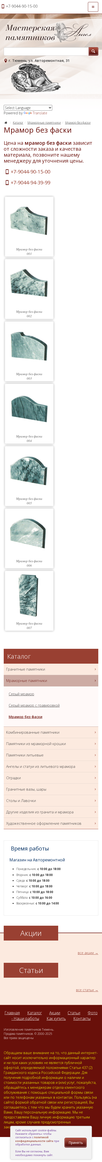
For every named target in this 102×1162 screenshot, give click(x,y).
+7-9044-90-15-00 (30, 171)
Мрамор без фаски (78, 123)
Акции (54, 1013)
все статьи (85, 990)
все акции (86, 952)
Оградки (13, 777)
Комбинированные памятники (32, 732)
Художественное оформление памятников (43, 823)
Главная (12, 1013)
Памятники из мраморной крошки (36, 743)
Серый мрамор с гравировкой (34, 705)
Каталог (18, 123)
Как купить (56, 1018)
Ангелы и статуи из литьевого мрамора (40, 766)
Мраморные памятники (44, 123)
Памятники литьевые (25, 754)
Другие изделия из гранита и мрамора (40, 811)
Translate (40, 113)
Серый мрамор (21, 694)
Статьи (74, 1013)
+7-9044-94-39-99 (30, 182)
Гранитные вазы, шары (26, 789)
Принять (76, 1142)
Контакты (82, 1018)
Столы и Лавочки (21, 800)
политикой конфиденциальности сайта (34, 1139)
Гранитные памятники (25, 669)
